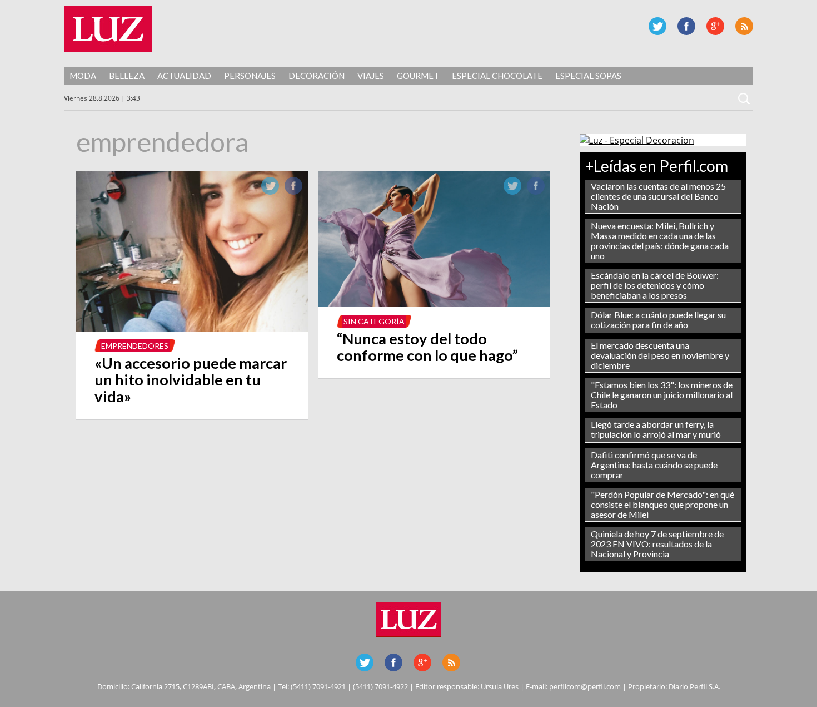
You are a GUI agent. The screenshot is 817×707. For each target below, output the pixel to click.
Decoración (316, 76)
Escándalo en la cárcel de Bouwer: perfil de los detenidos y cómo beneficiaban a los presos (655, 285)
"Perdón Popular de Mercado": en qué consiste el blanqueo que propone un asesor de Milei (662, 504)
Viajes (370, 76)
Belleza (127, 76)
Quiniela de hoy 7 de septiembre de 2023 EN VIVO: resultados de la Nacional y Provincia (657, 543)
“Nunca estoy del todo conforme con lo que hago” (427, 346)
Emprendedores (134, 345)
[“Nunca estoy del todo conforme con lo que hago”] (434, 304)
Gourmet (418, 76)
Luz (108, 29)
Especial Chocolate (497, 76)
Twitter (657, 26)
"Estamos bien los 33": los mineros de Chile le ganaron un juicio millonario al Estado (662, 394)
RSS (744, 26)
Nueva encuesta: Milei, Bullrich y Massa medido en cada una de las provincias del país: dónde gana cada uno (660, 240)
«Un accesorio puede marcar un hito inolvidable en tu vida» (190, 380)
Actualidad (184, 76)
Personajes (250, 76)
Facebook (686, 26)
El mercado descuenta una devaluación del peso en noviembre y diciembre (660, 355)
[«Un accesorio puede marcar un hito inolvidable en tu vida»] (192, 328)
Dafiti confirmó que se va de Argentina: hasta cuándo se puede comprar (654, 464)
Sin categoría (374, 321)
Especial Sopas (588, 76)
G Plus (715, 26)
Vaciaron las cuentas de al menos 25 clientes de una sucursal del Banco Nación (658, 196)
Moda (82, 76)
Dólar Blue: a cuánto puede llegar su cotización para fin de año (658, 319)
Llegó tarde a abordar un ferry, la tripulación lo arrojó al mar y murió (656, 429)
